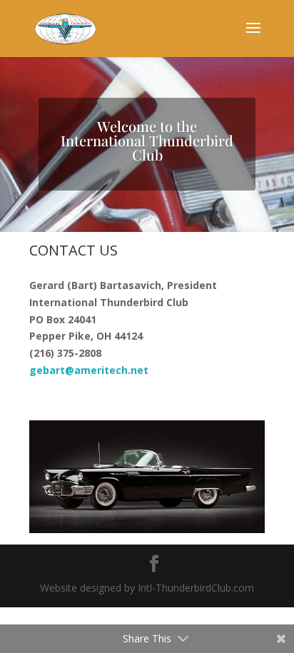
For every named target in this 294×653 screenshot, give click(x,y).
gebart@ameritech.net (88, 370)
